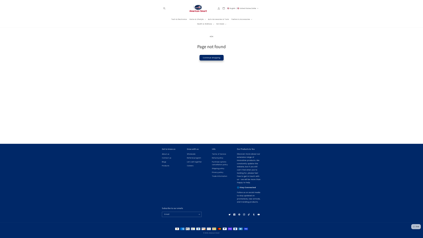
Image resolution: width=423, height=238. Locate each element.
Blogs (164, 162)
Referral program (194, 158)
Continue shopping (211, 58)
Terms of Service (219, 154)
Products (165, 166)
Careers (190, 166)
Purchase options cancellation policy (220, 163)
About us (165, 154)
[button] (164, 8)
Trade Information (219, 176)
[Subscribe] (199, 214)
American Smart (214, 233)
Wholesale (191, 154)
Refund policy (217, 158)
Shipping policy (218, 168)
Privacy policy (217, 172)
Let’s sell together (194, 162)
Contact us (166, 158)
